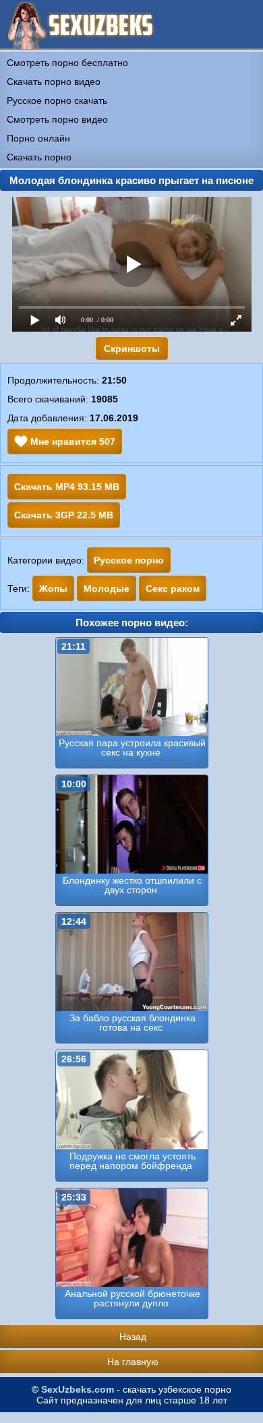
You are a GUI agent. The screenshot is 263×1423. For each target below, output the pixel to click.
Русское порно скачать (57, 100)
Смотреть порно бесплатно (67, 62)
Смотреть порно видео (57, 119)
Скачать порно (39, 157)
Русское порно (129, 560)
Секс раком (173, 588)
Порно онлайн (38, 138)
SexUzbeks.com (77, 1389)
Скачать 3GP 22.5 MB (63, 515)
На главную (132, 1361)
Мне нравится (71, 441)
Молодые (106, 588)
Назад (132, 1336)
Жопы (53, 588)
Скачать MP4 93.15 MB (66, 486)
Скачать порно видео (53, 81)
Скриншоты (132, 348)
